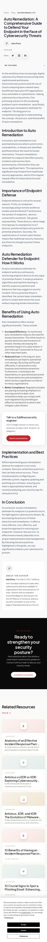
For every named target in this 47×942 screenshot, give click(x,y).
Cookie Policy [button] (25, 912)
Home (6, 13)
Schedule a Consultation (23, 675)
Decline (23, 930)
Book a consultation (18, 438)
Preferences (23, 936)
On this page (10, 65)
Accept (23, 925)
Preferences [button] (8, 918)
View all (5, 713)
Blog (13, 13)
